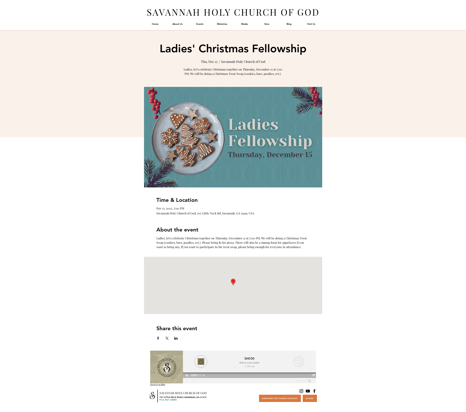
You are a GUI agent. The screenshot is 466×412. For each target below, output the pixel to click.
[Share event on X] (167, 338)
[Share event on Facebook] (158, 338)
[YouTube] (307, 391)
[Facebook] (314, 391)
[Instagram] (301, 391)
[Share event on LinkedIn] (176, 338)
